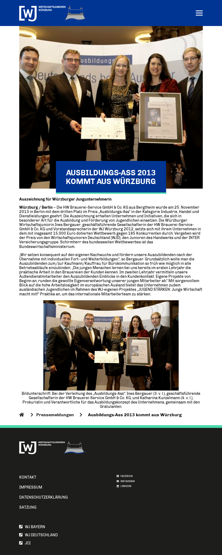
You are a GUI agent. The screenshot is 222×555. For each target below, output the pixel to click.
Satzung (27, 507)
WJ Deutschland (40, 535)
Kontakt (27, 477)
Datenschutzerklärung (43, 497)
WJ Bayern (33, 527)
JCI (26, 543)
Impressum (30, 487)
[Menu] (199, 14)
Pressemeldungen (55, 414)
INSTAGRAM (127, 481)
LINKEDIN (125, 486)
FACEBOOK (126, 476)
